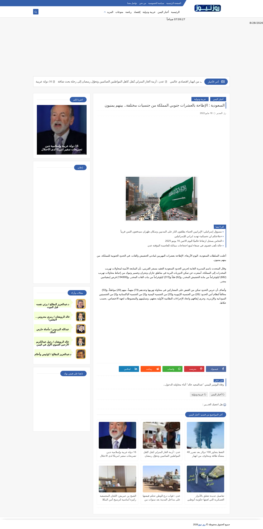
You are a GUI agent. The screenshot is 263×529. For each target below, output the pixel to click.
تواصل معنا (132, 3)
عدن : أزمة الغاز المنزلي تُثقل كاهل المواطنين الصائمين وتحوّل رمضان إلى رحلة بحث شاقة (123, 81)
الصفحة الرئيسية (173, 3)
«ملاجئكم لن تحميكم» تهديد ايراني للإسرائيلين (198, 236)
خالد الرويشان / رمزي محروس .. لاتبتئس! (52, 317)
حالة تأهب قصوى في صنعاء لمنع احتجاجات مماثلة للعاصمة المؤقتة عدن (185, 245)
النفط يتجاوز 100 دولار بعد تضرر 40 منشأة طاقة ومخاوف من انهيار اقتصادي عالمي (205, 454)
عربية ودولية (149, 12)
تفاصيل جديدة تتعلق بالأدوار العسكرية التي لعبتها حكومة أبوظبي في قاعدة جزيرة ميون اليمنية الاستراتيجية (205, 497)
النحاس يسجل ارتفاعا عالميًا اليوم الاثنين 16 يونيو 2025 (193, 240)
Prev (36, 306)
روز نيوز (202, 524)
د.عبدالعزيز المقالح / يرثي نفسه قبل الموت (52, 305)
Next (227, 306)
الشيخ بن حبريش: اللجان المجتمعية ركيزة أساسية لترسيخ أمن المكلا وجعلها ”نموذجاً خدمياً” (118, 497)
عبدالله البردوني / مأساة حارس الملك (52, 330)
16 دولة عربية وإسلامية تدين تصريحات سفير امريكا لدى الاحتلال (118, 453)
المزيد (110, 12)
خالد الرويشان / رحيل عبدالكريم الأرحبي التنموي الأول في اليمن (52, 342)
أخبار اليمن (163, 12)
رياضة (128, 12)
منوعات (119, 12)
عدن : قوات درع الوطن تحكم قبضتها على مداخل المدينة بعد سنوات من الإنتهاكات (161, 497)
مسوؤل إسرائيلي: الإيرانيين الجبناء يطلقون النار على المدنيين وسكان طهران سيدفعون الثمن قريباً (171, 231)
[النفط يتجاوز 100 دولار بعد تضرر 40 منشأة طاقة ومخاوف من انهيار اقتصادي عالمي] (205, 435)
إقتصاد (137, 12)
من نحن (142, 3)
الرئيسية (175, 12)
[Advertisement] (131, 49)
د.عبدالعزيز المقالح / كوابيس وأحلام (53, 354)
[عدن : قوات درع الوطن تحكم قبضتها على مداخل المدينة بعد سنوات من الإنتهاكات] (161, 479)
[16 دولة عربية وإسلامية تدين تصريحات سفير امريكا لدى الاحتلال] (117, 435)
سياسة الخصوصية (156, 3)
